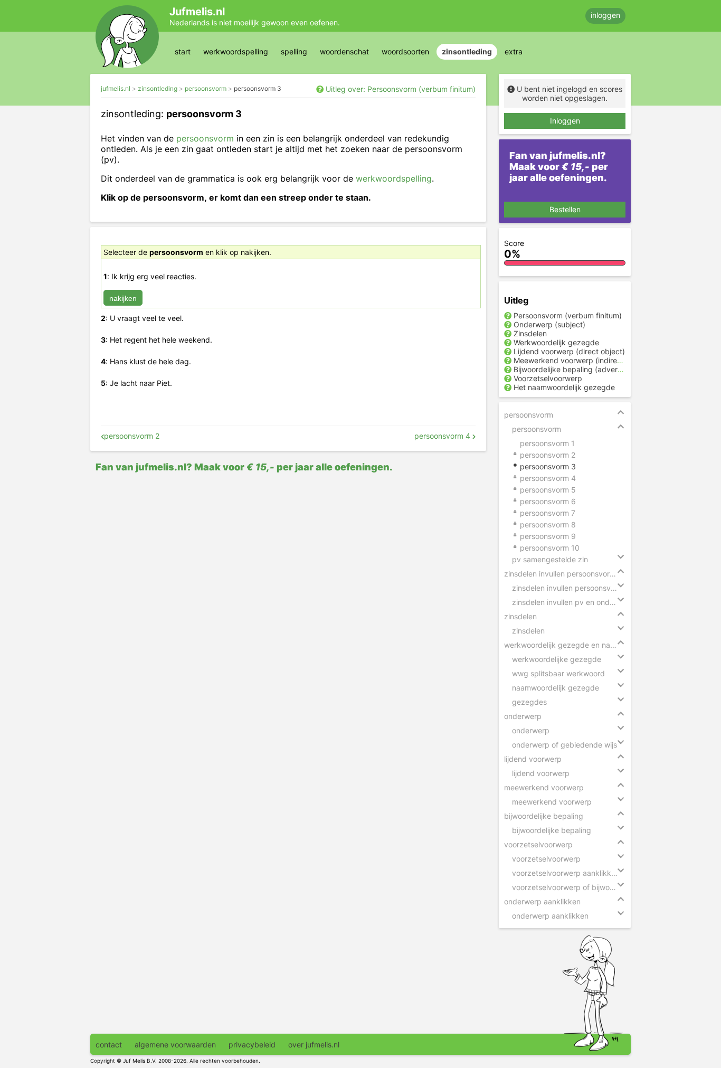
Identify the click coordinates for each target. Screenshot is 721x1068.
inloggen (605, 15)
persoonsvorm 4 (443, 435)
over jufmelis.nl (313, 1044)
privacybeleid (252, 1044)
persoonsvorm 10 (550, 547)
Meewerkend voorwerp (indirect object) (582, 360)
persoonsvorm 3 (257, 88)
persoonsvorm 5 (548, 489)
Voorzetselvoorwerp (548, 378)
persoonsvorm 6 (548, 501)
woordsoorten (405, 51)
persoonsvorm (205, 88)
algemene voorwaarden (175, 1044)
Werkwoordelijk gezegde (556, 342)
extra (514, 51)
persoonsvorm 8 (548, 524)
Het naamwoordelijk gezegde (564, 387)
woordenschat (344, 51)
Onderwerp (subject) (549, 324)
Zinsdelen (530, 333)
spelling (294, 51)
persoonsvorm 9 (548, 536)
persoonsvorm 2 (131, 435)
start (183, 51)
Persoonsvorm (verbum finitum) (568, 315)
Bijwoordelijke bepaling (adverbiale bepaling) (591, 369)
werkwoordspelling (235, 51)
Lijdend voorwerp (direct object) (569, 351)
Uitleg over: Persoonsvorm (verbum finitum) (401, 88)
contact (109, 1044)
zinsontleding (467, 51)
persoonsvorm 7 (547, 512)
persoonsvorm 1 (547, 443)
